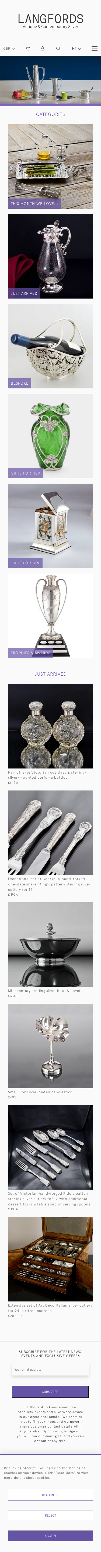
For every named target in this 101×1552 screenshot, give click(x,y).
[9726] (78, 906)
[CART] (27, 49)
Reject (50, 1515)
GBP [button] (7, 48)
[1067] (78, 687)
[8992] (78, 1220)
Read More (50, 1495)
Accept (50, 1536)
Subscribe (50, 1392)
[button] (43, 49)
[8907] (78, 794)
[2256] (78, 1108)
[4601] (78, 1007)
